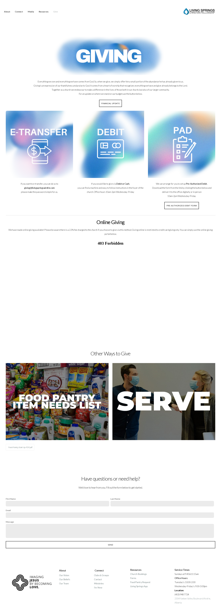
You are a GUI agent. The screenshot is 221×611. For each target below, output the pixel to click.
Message (10, 522)
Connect (19, 11)
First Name (11, 499)
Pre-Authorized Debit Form (182, 205)
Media (31, 11)
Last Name (115, 499)
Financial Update (110, 103)
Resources (44, 11)
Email (8, 510)
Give (55, 11)
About (7, 11)
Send (110, 544)
